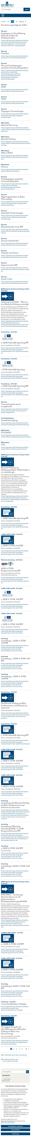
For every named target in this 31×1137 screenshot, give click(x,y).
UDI (3, 445)
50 (13, 22)
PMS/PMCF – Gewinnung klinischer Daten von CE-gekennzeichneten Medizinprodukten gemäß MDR (14, 898)
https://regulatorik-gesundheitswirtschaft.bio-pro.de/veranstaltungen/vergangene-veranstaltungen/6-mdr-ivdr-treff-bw (15, 793)
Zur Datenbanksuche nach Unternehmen (15, 1055)
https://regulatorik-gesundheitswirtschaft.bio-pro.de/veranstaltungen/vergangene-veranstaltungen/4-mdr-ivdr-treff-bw (15, 552)
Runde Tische (6, 279)
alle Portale (7, 1081)
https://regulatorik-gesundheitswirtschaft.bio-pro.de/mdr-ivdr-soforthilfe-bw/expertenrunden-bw (15, 269)
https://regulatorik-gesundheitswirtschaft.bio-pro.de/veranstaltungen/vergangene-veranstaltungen (15, 115)
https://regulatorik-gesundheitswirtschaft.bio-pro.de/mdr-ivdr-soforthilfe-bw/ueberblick (15, 57)
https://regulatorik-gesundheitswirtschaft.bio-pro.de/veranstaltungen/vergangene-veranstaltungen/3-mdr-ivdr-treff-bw (15, 631)
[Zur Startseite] (7, 4)
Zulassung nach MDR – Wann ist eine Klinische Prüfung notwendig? (15, 303)
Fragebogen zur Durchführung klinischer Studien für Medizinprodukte (13, 36)
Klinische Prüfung (8, 139)
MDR (3, 87)
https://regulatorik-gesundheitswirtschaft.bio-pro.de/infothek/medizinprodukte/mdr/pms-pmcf (15, 157)
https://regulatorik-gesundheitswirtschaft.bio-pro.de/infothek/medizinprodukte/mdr (15, 90)
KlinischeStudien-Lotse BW (12, 227)
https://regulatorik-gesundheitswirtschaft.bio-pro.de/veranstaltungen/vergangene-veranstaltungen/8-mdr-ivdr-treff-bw (15, 976)
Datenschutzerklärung (7, 1121)
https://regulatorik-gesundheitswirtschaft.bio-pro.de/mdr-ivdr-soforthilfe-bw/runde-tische (15, 282)
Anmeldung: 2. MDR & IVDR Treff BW (13, 642)
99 (26, 1049)
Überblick (5, 54)
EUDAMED (6, 433)
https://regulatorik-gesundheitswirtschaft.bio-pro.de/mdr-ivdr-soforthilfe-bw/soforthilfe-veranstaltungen (15, 217)
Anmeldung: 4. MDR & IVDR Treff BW (13, 678)
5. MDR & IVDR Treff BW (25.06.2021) (12, 849)
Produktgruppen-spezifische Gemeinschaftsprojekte (12, 180)
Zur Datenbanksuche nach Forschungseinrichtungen (10, 1060)
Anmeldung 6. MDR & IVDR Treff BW (15, 867)
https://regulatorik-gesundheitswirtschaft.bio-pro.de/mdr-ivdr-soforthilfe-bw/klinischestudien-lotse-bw (15, 231)
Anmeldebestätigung (9, 420)
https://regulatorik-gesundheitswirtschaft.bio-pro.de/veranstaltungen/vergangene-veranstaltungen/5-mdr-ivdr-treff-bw (15, 767)
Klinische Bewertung (9, 125)
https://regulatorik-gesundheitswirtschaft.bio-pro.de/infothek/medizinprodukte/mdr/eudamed (15, 436)
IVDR (3, 99)
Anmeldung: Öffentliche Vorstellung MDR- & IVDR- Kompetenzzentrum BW (12, 829)
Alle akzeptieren (15, 1129)
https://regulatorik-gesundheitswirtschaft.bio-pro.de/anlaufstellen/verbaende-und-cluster (15, 256)
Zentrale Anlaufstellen (10, 241)
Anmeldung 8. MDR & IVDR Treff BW (15, 987)
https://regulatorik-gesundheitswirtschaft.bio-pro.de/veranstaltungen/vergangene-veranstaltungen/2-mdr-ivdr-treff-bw (15, 606)
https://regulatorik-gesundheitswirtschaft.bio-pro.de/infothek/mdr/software (15, 170)
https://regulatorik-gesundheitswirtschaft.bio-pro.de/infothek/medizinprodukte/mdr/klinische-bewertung (15, 129)
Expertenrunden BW (9, 265)
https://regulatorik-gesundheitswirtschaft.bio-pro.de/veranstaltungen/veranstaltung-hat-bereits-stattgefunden (15, 410)
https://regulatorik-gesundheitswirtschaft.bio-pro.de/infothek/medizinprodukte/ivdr (15, 102)
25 (9, 22)
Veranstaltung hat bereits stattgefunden (11, 405)
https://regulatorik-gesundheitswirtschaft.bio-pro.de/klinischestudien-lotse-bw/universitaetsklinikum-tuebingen (15, 1008)
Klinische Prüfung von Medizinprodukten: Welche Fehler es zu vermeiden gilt (15, 470)
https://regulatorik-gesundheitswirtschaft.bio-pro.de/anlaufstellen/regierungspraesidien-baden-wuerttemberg (15, 203)
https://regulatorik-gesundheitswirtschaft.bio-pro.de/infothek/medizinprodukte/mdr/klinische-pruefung (15, 143)
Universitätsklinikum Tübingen (13, 1004)
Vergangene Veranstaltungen (12, 111)
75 (17, 22)
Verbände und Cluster (9, 253)
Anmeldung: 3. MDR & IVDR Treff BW (15, 660)
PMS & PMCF (7, 153)
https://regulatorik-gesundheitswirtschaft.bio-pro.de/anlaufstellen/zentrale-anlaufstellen (15, 244)
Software (4, 167)
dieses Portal (7, 1079)
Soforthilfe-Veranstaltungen (12, 213)
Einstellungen (15, 1134)
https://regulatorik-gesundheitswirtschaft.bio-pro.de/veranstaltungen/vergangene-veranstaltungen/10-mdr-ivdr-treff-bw (15, 950)
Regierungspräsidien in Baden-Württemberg (13, 198)
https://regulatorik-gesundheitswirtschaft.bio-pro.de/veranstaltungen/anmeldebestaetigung (15, 423)
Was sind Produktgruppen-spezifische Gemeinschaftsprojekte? (14, 67)
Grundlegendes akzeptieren (15, 1126)
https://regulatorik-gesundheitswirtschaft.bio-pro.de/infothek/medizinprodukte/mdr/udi (15, 448)
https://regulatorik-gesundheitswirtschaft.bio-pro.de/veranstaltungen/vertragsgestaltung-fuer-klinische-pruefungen (15, 1042)
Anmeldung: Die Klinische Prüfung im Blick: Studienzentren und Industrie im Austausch (15, 805)
